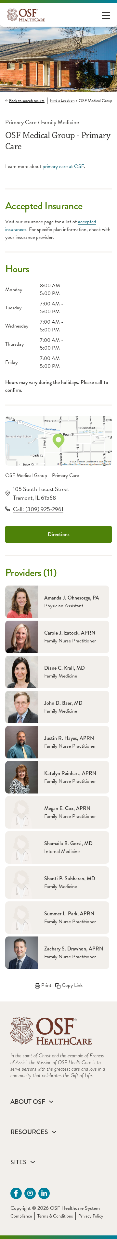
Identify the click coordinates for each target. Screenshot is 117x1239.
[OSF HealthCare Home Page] (26, 14)
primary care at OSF (63, 166)
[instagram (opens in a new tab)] (30, 1193)
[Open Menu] (106, 15)
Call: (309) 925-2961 (38, 509)
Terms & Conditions (55, 1216)
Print (45, 985)
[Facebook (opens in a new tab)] (16, 1193)
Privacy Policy (90, 1216)
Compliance (21, 1216)
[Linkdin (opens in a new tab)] (44, 1193)
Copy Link (71, 985)
